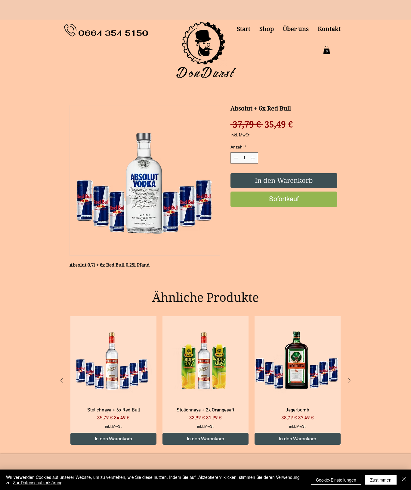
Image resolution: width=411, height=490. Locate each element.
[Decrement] (235, 158)
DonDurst (205, 72)
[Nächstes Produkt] (349, 380)
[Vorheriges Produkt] (61, 380)
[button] (326, 50)
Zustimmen (380, 480)
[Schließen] (403, 479)
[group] (205, 380)
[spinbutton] (244, 158)
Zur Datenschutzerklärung (38, 482)
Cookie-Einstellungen (336, 480)
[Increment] (253, 158)
